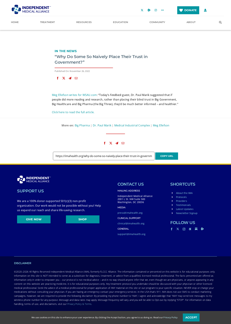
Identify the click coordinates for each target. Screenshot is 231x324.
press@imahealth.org (130, 212)
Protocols (181, 197)
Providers (181, 201)
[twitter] (177, 229)
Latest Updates (184, 209)
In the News (66, 51)
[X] (64, 78)
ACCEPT (191, 317)
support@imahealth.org (131, 234)
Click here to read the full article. (73, 112)
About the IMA (184, 193)
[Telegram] (70, 78)
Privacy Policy (170, 317)
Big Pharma (82, 125)
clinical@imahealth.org (131, 223)
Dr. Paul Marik (102, 125)
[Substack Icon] (196, 229)
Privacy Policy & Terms (79, 304)
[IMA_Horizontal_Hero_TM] (31, 6)
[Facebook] (58, 78)
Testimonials (183, 205)
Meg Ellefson (161, 125)
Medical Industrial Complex (132, 125)
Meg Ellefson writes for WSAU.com (74, 95)
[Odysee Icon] (190, 229)
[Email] (76, 78)
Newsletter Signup (187, 213)
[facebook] (171, 229)
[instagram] (184, 229)
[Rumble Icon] (202, 229)
